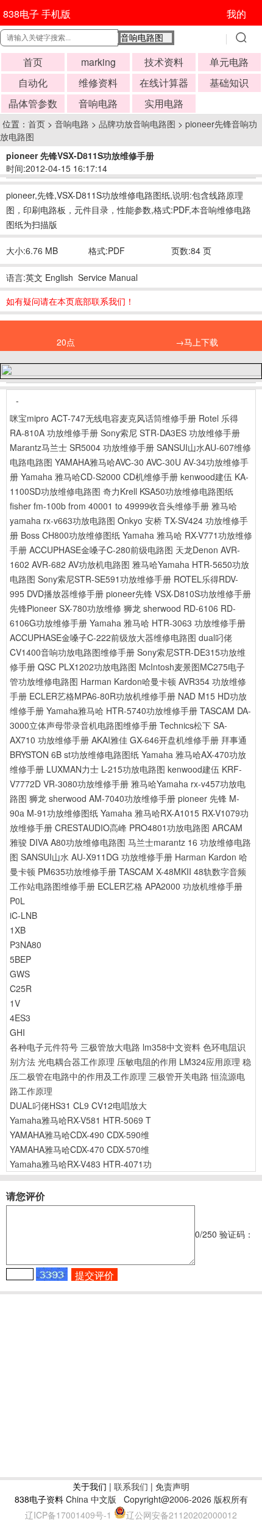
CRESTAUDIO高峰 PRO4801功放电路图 (132, 827)
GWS (20, 974)
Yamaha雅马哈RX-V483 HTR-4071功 (81, 1164)
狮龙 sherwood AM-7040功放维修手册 (102, 798)
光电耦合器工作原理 (76, 1061)
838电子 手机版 (37, 14)
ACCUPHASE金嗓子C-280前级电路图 (101, 550)
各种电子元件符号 (44, 1047)
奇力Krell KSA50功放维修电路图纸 (168, 491)
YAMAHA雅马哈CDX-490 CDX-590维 (79, 1135)
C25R (21, 988)
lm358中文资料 (171, 1047)
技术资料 (163, 62)
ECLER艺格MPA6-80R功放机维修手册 (102, 696)
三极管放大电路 (110, 1047)
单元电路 (229, 62)
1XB (18, 930)
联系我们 (131, 1486)
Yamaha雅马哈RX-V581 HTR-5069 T (80, 1120)
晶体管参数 (33, 103)
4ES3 (20, 1018)
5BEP (20, 959)
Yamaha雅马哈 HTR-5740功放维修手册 (121, 710)
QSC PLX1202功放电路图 (87, 667)
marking (98, 62)
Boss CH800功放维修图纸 (70, 535)
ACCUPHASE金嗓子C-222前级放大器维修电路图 (103, 637)
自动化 (33, 83)
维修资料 (98, 83)
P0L (17, 901)
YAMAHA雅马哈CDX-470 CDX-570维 (79, 1149)
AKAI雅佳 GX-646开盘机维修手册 (155, 740)
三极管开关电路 (178, 1076)
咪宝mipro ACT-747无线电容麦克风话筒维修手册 (103, 418)
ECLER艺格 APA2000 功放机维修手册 (170, 886)
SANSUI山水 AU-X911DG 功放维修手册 (96, 857)
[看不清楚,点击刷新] (52, 1274)
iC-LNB (23, 915)
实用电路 (163, 103)
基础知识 (229, 83)
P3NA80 (25, 944)
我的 (236, 14)
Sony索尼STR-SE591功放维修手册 (104, 579)
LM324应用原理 (209, 1061)
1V (15, 1003)
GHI (17, 1032)
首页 (33, 62)
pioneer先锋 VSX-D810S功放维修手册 (178, 593)
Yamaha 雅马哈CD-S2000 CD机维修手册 (99, 476)
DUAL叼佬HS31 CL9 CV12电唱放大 (78, 1105)
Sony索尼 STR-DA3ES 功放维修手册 (170, 433)
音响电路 (98, 103)
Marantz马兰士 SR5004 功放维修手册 (82, 447)
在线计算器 (164, 83)
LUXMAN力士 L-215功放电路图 (105, 769)
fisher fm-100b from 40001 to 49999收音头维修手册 (109, 506)
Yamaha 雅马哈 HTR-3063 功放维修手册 (168, 623)
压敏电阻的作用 (147, 1061)
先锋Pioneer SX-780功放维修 (65, 608)
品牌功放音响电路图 (137, 124)
